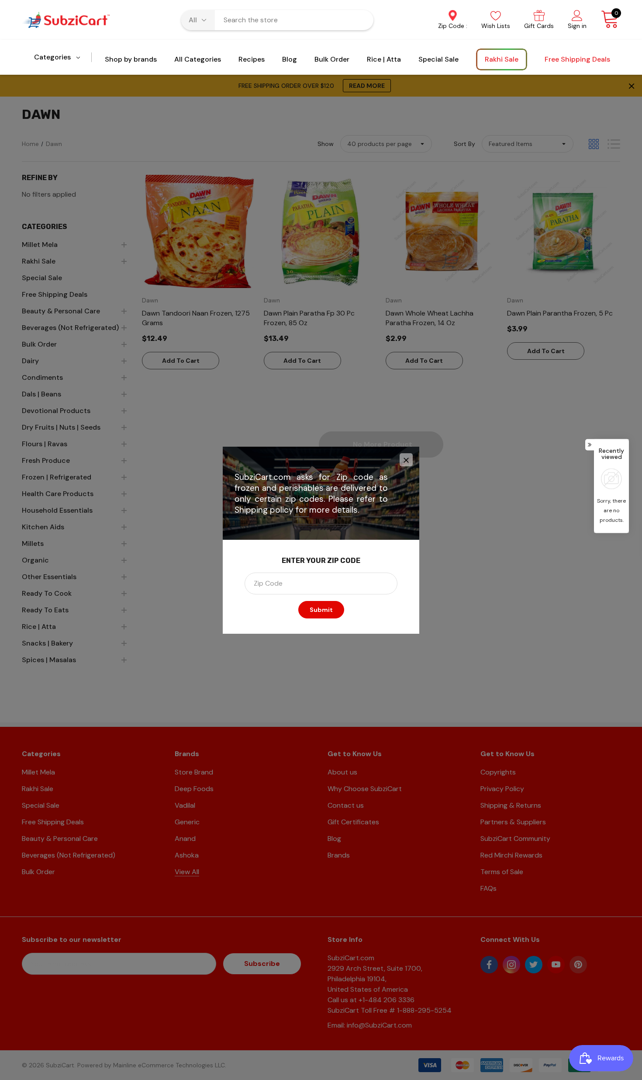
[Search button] (361, 20)
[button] (406, 459)
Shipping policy (264, 509)
